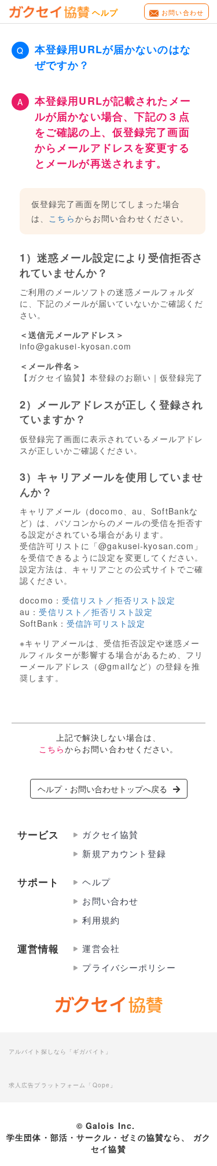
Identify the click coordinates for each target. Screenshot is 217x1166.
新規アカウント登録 (124, 853)
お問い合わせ (182, 12)
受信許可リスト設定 (106, 623)
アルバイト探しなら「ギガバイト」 (60, 1050)
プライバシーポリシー (128, 967)
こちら (62, 218)
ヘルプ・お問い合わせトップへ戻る (102, 789)
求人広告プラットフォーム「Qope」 (62, 1084)
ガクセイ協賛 (110, 834)
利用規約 (100, 920)
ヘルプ (96, 882)
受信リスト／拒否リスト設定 (119, 600)
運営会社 (100, 948)
